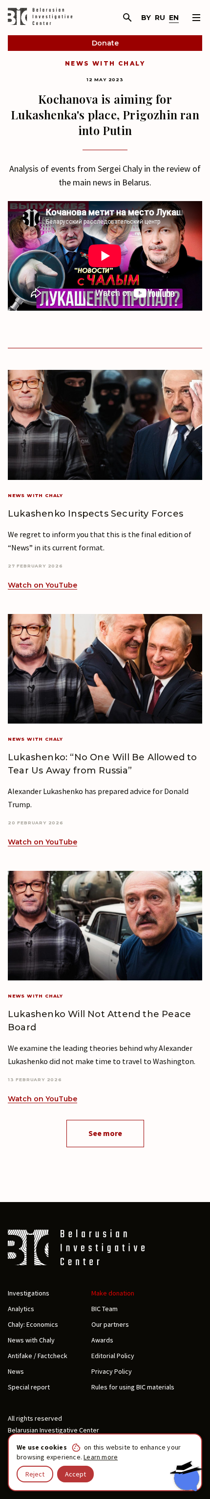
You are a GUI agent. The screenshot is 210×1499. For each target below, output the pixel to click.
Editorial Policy (112, 1355)
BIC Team (104, 1308)
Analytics (21, 1308)
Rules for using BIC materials (132, 1387)
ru (160, 17)
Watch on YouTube (42, 585)
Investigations (28, 1293)
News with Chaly (105, 63)
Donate (105, 43)
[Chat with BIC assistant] (186, 1476)
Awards (102, 1340)
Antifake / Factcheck (37, 1355)
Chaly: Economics (33, 1324)
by (146, 17)
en (174, 17)
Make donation (112, 1293)
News (16, 1371)
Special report (29, 1387)
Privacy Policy (111, 1371)
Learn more (101, 1457)
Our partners (110, 1324)
